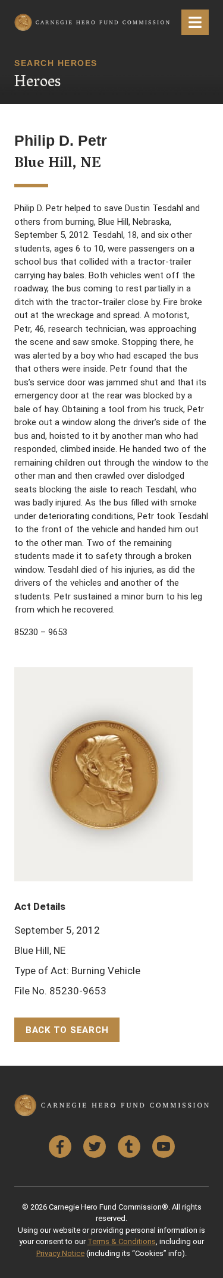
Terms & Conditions (121, 1241)
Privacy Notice (60, 1253)
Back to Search (67, 1030)
